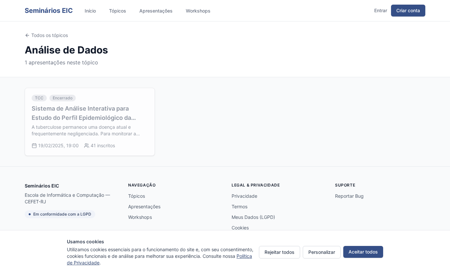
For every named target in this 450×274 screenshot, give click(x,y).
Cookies (240, 227)
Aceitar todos (363, 252)
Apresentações (156, 11)
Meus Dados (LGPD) (253, 217)
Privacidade (244, 196)
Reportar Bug (349, 196)
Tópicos (117, 11)
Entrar (380, 10)
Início (90, 11)
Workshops (198, 11)
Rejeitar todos (280, 252)
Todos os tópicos (49, 35)
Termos (239, 206)
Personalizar (321, 252)
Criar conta (408, 10)
